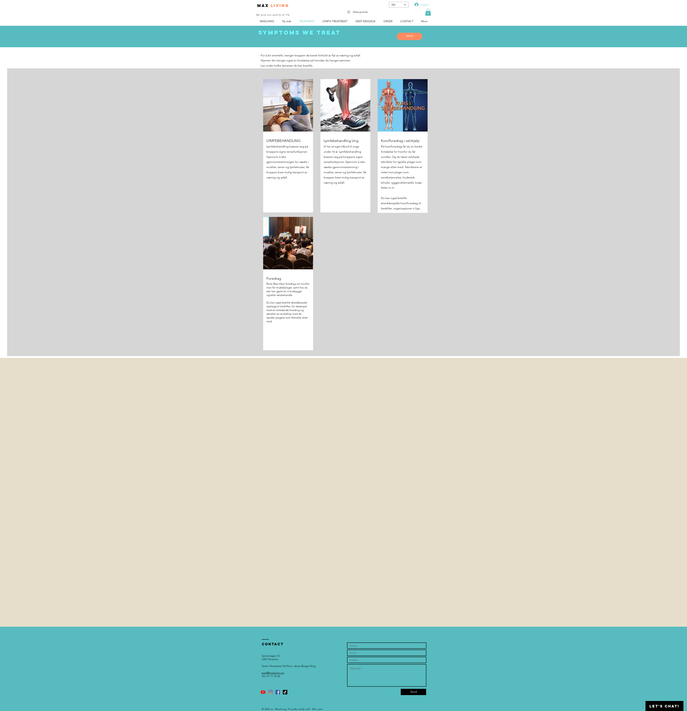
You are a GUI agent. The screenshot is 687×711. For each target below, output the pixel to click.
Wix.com (317, 709)
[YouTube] (263, 692)
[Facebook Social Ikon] (278, 692)
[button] (428, 12)
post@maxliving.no (273, 672)
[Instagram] (270, 692)
